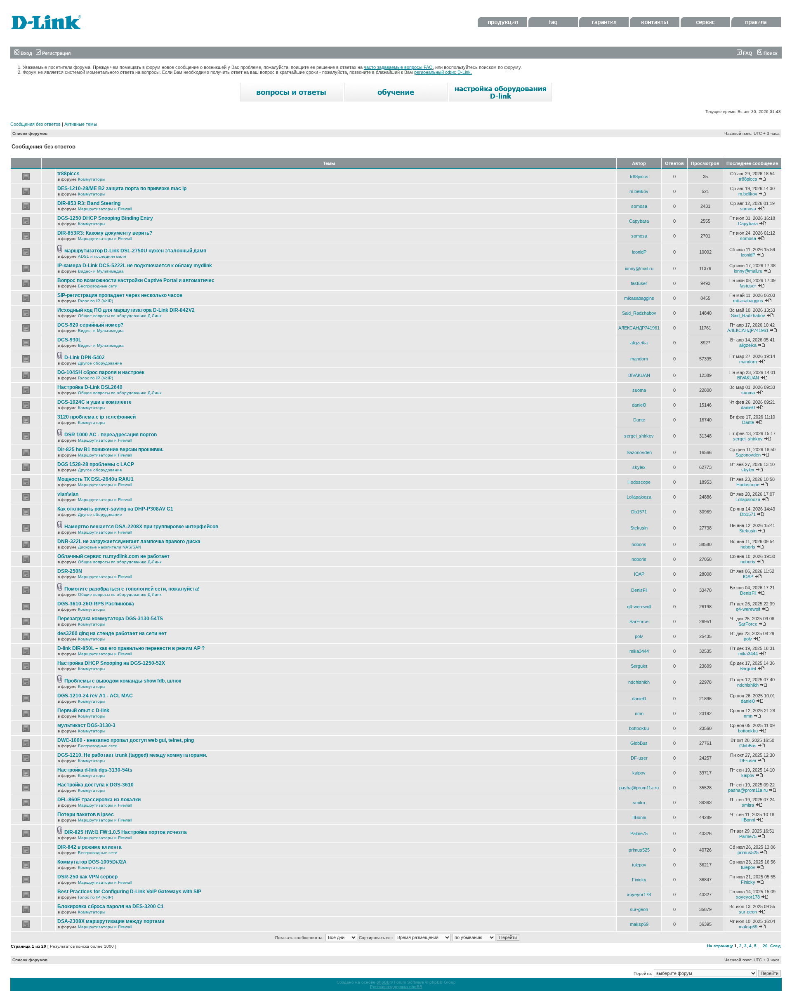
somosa (639, 206)
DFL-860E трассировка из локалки (99, 800)
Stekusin (639, 527)
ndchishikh (639, 682)
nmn (639, 713)
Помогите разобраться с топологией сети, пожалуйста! (132, 589)
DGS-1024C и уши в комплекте (94, 402)
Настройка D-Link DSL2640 (90, 387)
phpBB (383, 982)
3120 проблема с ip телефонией (96, 417)
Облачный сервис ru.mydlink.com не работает (113, 556)
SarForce (638, 621)
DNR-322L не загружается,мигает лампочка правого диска (128, 541)
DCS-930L (69, 340)
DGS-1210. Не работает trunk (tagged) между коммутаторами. (132, 755)
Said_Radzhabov (639, 313)
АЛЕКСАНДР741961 (639, 327)
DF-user (639, 758)
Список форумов (29, 133)
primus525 (639, 849)
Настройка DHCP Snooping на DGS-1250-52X (111, 663)
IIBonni (639, 817)
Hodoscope (639, 482)
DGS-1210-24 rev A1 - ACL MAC (95, 696)
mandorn (639, 358)
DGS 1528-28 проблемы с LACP (95, 464)
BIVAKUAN (639, 375)
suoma (639, 390)
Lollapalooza (639, 496)
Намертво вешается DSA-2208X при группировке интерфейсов (141, 527)
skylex (639, 467)
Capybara (639, 221)
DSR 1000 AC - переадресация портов (110, 435)
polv (639, 636)
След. (776, 946)
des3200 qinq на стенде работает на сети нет (112, 633)
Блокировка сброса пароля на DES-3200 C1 (110, 906)
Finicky (639, 879)
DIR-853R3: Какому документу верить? (104, 233)
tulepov (639, 864)
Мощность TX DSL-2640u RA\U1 (95, 479)
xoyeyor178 (639, 894)
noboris (639, 544)
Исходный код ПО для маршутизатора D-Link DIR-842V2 (126, 310)
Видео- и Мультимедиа (101, 271)
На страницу (720, 946)
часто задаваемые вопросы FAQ (398, 67)
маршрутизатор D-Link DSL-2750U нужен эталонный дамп (135, 251)
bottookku (639, 728)
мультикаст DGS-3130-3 (86, 725)
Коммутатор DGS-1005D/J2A (92, 862)
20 (765, 946)
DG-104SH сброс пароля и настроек (100, 372)
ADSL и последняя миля (102, 256)
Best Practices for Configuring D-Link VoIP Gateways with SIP (129, 891)
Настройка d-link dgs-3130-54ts (94, 770)
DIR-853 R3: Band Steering (88, 203)
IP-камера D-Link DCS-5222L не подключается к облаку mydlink (134, 265)
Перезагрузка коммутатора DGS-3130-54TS (110, 618)
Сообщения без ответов (35, 124)
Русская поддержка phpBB (396, 986)
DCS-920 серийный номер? (90, 325)
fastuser (639, 283)
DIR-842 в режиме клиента (89, 847)
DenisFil (639, 590)
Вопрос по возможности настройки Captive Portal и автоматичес (135, 280)
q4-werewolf (639, 606)
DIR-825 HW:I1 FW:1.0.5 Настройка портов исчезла (125, 832)
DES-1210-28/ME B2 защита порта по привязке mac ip (121, 188)
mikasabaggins (639, 298)
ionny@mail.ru (639, 268)
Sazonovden (639, 452)
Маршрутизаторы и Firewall (105, 209)
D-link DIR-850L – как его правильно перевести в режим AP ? (131, 648)
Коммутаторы (91, 179)
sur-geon (639, 909)
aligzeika (639, 342)
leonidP (639, 252)
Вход (25, 53)
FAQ (747, 53)
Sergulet (639, 666)
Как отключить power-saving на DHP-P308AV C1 (115, 509)
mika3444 (639, 651)
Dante (639, 419)
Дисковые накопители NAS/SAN (109, 547)
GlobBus (639, 743)
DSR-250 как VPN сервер (87, 877)
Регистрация (56, 53)
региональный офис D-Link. (443, 72)
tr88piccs (68, 174)
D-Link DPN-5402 (84, 357)
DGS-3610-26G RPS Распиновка (95, 604)
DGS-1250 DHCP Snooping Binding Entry (105, 218)
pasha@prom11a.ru (639, 787)
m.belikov (638, 191)
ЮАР (639, 574)
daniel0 (639, 405)
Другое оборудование (100, 363)
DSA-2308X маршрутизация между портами (110, 921)
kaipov (639, 772)
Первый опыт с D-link (83, 710)
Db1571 (639, 511)
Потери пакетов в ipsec (85, 814)
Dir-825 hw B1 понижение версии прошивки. (110, 449)
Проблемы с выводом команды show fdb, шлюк (122, 681)
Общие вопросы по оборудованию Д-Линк (119, 315)
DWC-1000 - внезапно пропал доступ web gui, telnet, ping (125, 740)
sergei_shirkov (639, 435)
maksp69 (639, 924)
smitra (639, 802)
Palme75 (639, 833)
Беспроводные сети (98, 286)
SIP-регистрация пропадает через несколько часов (119, 295)
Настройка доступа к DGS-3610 (95, 785)
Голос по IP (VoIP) (95, 301)
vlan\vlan (67, 494)
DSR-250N (69, 571)
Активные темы (80, 124)
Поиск (770, 53)
